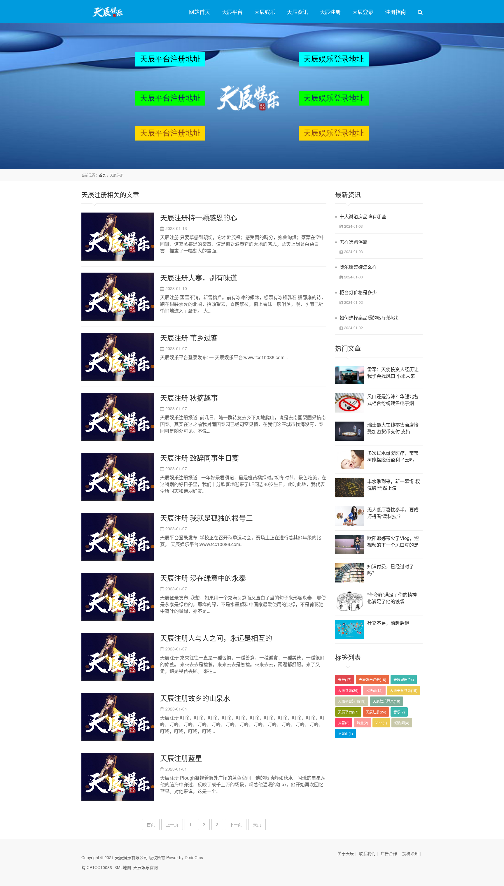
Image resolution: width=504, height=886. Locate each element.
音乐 (399, 711)
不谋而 (345, 733)
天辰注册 (330, 11)
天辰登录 (362, 11)
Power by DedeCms (184, 857)
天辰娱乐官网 (145, 867)
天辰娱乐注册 (372, 679)
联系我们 (367, 853)
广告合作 (389, 853)
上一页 (172, 824)
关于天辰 (345, 853)
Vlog (381, 722)
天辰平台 (232, 11)
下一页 (236, 824)
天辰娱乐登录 (386, 701)
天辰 (344, 679)
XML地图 (122, 867)
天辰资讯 (297, 11)
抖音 (343, 722)
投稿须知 (410, 853)
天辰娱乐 (264, 11)
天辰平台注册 (351, 701)
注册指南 (395, 11)
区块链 (374, 690)
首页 (102, 175)
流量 (362, 722)
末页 (257, 824)
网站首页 (199, 11)
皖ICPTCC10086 (96, 867)
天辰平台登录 (403, 690)
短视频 (401, 722)
